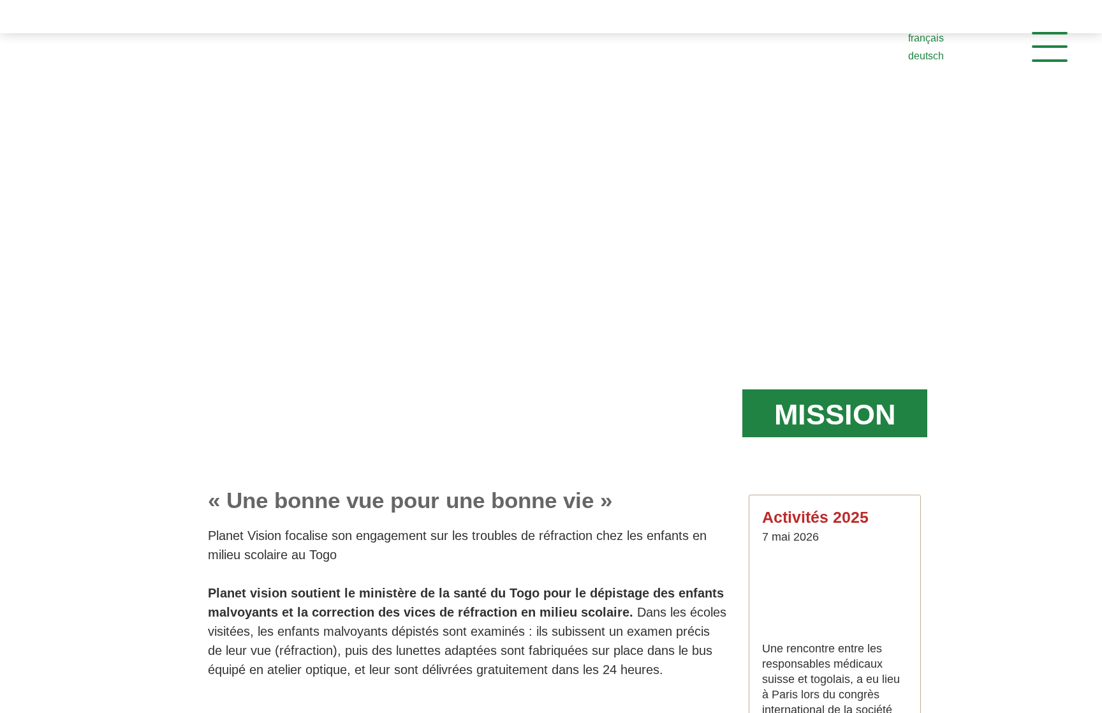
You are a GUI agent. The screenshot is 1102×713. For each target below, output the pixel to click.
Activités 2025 (817, 517)
